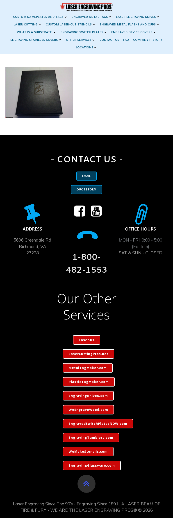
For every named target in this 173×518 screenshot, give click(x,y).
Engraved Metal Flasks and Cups (128, 25)
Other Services (78, 40)
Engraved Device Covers (131, 32)
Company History (148, 40)
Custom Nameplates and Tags (38, 17)
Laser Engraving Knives (136, 17)
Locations (84, 48)
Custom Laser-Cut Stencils (69, 25)
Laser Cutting (26, 25)
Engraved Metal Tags (90, 17)
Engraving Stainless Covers (34, 40)
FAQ (126, 40)
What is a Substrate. (34, 32)
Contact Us (109, 40)
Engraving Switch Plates (82, 32)
